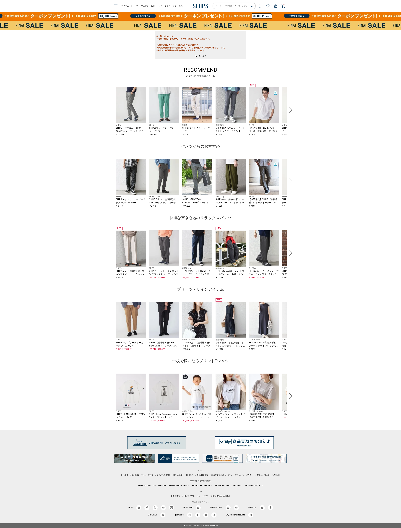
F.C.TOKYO (175, 496)
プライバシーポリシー (244, 475)
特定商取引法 (202, 475)
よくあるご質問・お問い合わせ (169, 475)
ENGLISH (276, 475)
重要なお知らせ (263, 475)
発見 (180, 6)
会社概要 (124, 475)
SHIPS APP (237, 485)
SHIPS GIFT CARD (222, 485)
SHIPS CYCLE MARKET (220, 496)
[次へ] (289, 109)
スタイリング (156, 6)
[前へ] (111, 109)
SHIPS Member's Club (254, 485)
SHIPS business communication (152, 485)
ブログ (167, 6)
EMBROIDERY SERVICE (202, 485)
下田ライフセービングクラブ (195, 496)
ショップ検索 (147, 475)
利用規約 (189, 475)
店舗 (174, 6)
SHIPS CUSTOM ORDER (179, 485)
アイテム (125, 6)
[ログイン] (275, 6)
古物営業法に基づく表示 (221, 475)
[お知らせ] (259, 6)
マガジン (145, 6)
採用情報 (135, 475)
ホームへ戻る (200, 56)
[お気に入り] (267, 6)
